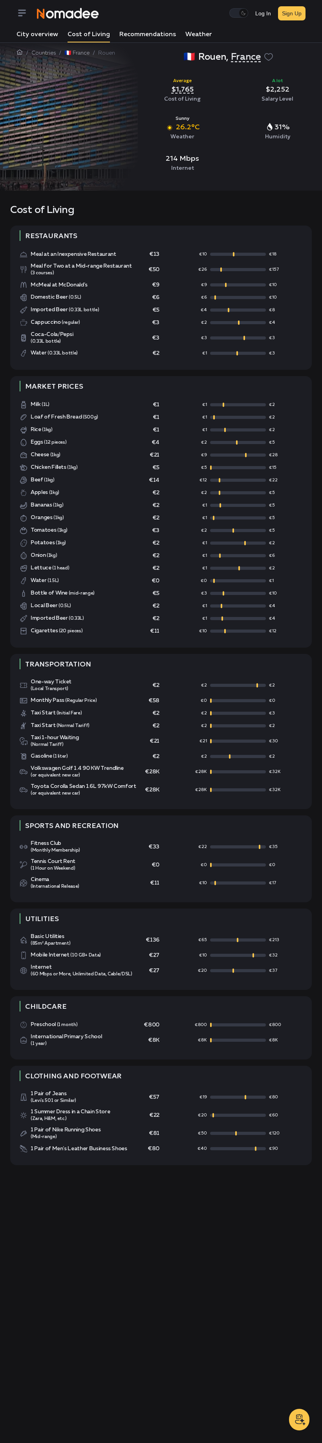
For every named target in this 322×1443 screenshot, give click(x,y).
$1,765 (182, 89)
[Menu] (26, 13)
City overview (37, 34)
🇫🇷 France (77, 53)
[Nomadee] (68, 13)
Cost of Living (89, 34)
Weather (198, 34)
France (246, 57)
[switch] (238, 13)
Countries (43, 53)
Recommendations (147, 34)
